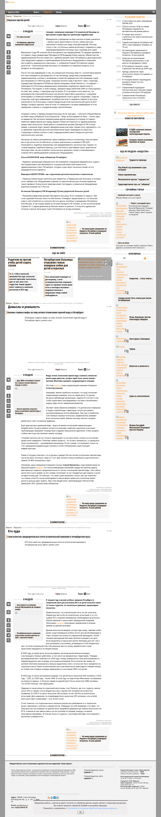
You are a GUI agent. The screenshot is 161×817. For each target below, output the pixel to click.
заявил (39, 468)
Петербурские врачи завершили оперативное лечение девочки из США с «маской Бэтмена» (27, 635)
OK (80, 812)
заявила (57, 385)
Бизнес (59, 12)
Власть (36, 12)
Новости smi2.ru (135, 125)
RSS (49, 797)
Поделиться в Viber (9, 62)
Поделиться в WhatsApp (9, 57)
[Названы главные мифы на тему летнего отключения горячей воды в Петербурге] (122, 366)
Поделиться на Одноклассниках (9, 52)
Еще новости (135, 104)
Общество (48, 12)
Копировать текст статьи (9, 72)
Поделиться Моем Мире (9, 44)
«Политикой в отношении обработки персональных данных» (92, 808)
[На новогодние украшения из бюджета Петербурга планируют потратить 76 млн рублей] (72, 231)
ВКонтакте (54, 797)
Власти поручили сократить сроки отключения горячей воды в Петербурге (28, 411)
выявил (60, 623)
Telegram (51, 797)
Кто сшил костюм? (23, 37)
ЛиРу (57, 797)
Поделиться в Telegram (9, 67)
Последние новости (135, 16)
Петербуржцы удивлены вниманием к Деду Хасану (25, 43)
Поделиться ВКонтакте (9, 36)
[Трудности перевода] (122, 160)
